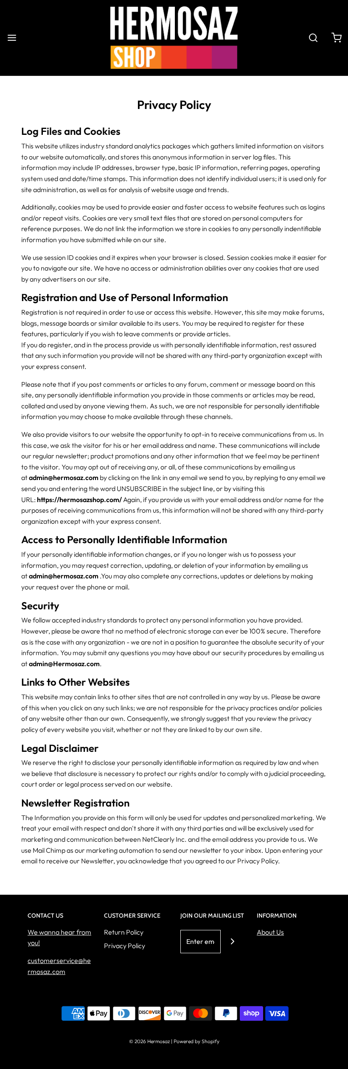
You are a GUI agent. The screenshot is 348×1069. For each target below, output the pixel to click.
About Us (270, 932)
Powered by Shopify (196, 1041)
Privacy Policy (124, 945)
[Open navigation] (11, 38)
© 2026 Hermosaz (149, 1041)
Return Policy (123, 932)
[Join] (232, 941)
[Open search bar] (313, 38)
